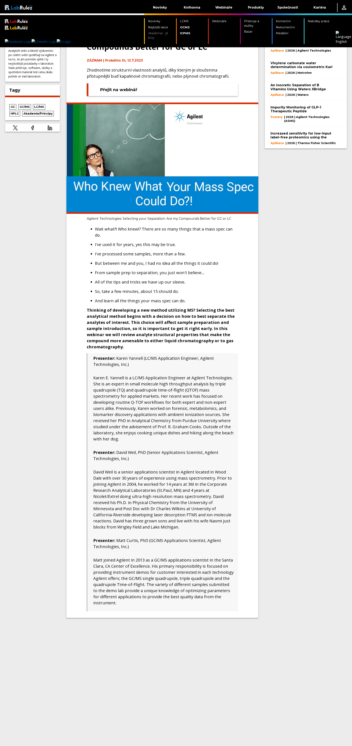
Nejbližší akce (158, 27)
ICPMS (185, 33)
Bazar (248, 31)
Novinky (160, 7)
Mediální (282, 33)
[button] (15, 127)
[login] (344, 7)
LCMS (184, 21)
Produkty (256, 7)
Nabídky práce (318, 21)
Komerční (283, 21)
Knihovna (192, 7)
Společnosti (287, 7)
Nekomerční (285, 27)
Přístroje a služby (251, 23)
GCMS (185, 27)
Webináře (223, 7)
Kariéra (320, 7)
